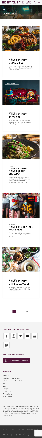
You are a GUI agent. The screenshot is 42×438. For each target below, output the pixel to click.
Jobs (4, 386)
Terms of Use (7, 397)
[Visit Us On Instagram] (13, 341)
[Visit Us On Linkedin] (34, 341)
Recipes (6, 389)
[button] (39, 2)
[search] (35, 2)
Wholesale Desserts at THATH (13, 381)
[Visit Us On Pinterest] (20, 341)
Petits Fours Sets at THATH (12, 378)
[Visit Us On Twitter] (6, 350)
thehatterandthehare (13, 28)
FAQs (4, 383)
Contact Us (7, 391)
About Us (6, 376)
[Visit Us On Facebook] (6, 341)
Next (27, 311)
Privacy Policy (8, 394)
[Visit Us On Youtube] (27, 341)
